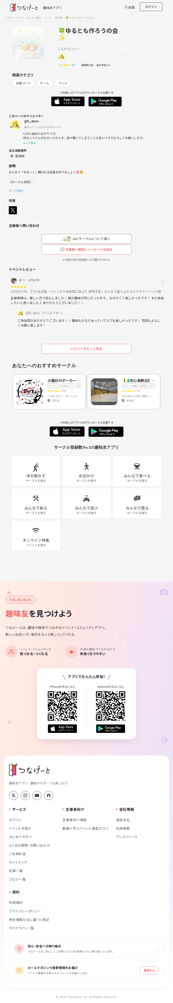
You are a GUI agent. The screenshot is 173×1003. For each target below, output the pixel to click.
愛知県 (59, 17)
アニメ (48, 17)
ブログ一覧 (17, 879)
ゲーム (44, 83)
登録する (149, 970)
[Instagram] (25, 795)
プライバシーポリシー (25, 911)
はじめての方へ (20, 836)
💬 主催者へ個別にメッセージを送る (87, 249)
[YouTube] (36, 795)
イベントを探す (20, 828)
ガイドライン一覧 (21, 927)
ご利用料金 (17, 853)
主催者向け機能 (74, 819)
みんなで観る (33, 17)
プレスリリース (127, 836)
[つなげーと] (29, 770)
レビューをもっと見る (86, 348)
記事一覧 (16, 870)
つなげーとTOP (14, 17)
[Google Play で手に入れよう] (110, 728)
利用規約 (16, 902)
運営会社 (123, 819)
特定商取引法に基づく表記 (29, 919)
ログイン (151, 7)
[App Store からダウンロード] (62, 728)
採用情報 (123, 828)
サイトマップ (18, 862)
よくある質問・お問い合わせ (29, 845)
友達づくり (23, 83)
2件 (74, 65)
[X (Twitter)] (13, 795)
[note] (48, 795)
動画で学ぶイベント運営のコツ (85, 828)
